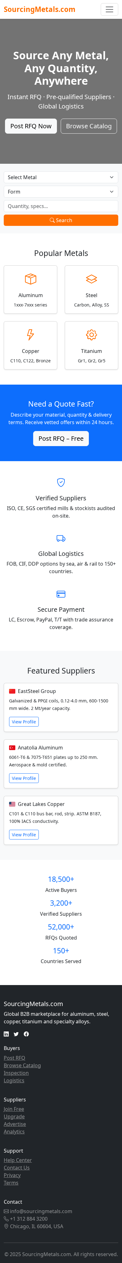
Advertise (15, 1124)
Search (63, 220)
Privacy (12, 1175)
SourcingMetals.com (39, 9)
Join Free (14, 1109)
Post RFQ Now (31, 126)
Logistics (14, 1080)
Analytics (14, 1131)
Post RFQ (14, 1057)
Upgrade (14, 1116)
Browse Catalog (89, 126)
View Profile (24, 722)
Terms (11, 1182)
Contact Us (17, 1167)
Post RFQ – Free (61, 438)
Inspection (16, 1072)
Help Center (18, 1160)
